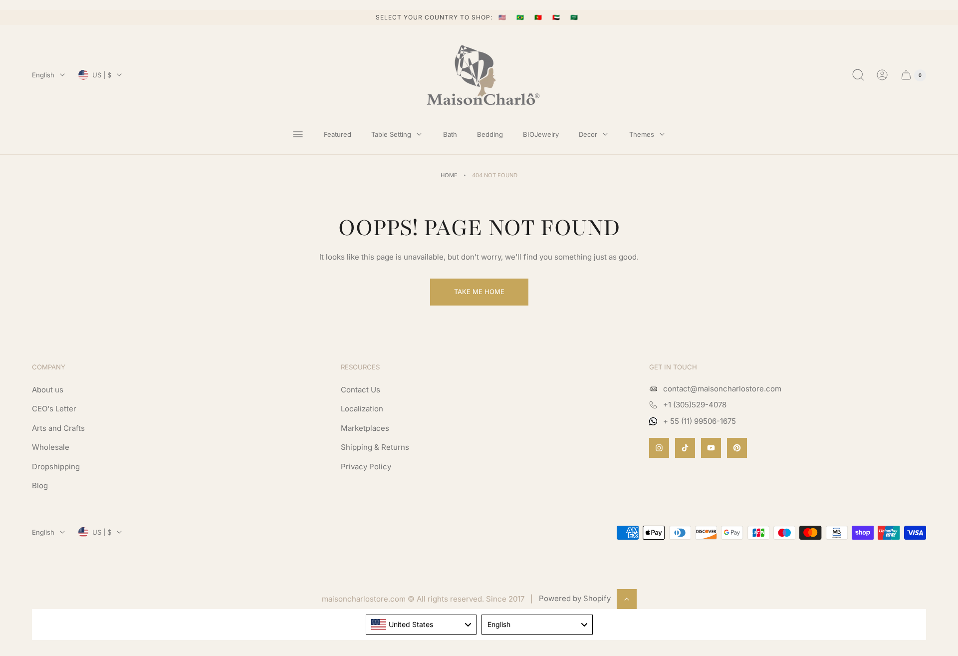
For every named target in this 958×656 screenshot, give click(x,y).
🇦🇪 (557, 17)
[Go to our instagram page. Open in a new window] (659, 448)
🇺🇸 (503, 17)
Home (449, 175)
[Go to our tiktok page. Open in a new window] (685, 448)
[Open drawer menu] (298, 134)
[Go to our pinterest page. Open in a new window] (737, 448)
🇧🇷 (521, 17)
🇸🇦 (574, 17)
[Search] (858, 75)
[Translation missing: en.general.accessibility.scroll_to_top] (627, 599)
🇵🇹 (539, 17)
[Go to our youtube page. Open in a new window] (711, 448)
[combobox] (421, 625)
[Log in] (882, 75)
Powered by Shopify (575, 598)
